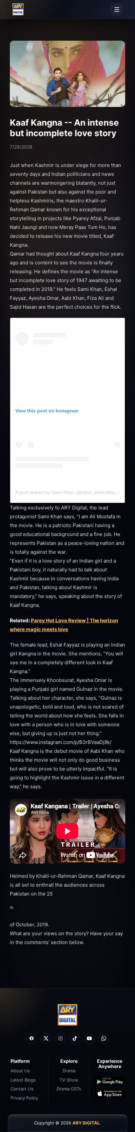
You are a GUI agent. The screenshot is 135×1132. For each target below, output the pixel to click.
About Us (20, 1070)
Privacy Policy (24, 1098)
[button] (117, 9)
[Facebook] (31, 1038)
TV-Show (69, 1079)
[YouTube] (89, 1038)
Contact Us (21, 1088)
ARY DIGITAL (86, 1122)
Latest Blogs (23, 1079)
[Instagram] (60, 1038)
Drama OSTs (69, 1088)
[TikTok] (74, 1038)
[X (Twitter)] (45, 1038)
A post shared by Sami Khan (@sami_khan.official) (67, 492)
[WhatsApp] (103, 1038)
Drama (69, 1070)
